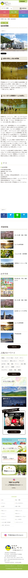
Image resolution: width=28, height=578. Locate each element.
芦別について (3, 510)
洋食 (15, 369)
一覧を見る (14, 346)
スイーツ (7, 366)
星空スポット (6, 398)
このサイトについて (19, 522)
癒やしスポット (13, 360)
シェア (4, 216)
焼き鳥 (10, 369)
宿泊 (23, 15)
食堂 (12, 363)
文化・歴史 (23, 363)
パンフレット (3, 519)
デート (21, 357)
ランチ (16, 357)
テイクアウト (4, 369)
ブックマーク (24, 216)
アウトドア (21, 360)
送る (17, 216)
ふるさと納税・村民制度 (5, 522)
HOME (2, 19)
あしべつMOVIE (18, 519)
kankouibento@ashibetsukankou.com (16, 559)
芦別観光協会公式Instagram (15, 484)
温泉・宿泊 (17, 506)
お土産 (14, 15)
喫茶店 (19, 369)
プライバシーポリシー (10, 565)
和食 (8, 363)
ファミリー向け (9, 357)
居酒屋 (12, 366)
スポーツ (3, 30)
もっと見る (14, 431)
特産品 (2, 357)
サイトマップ (20, 565)
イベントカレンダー (9, 381)
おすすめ (3, 363)
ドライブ (18, 366)
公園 (2, 366)
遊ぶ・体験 (14, 12)
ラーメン (17, 363)
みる (5, 12)
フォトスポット (4, 360)
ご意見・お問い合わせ (5, 525)
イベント (23, 12)
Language (22, 1)
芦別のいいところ (9, 471)
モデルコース (6, 388)
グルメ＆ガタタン (19, 503)
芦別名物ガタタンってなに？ (20, 516)
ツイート (10, 216)
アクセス (3, 513)
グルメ (4, 15)
